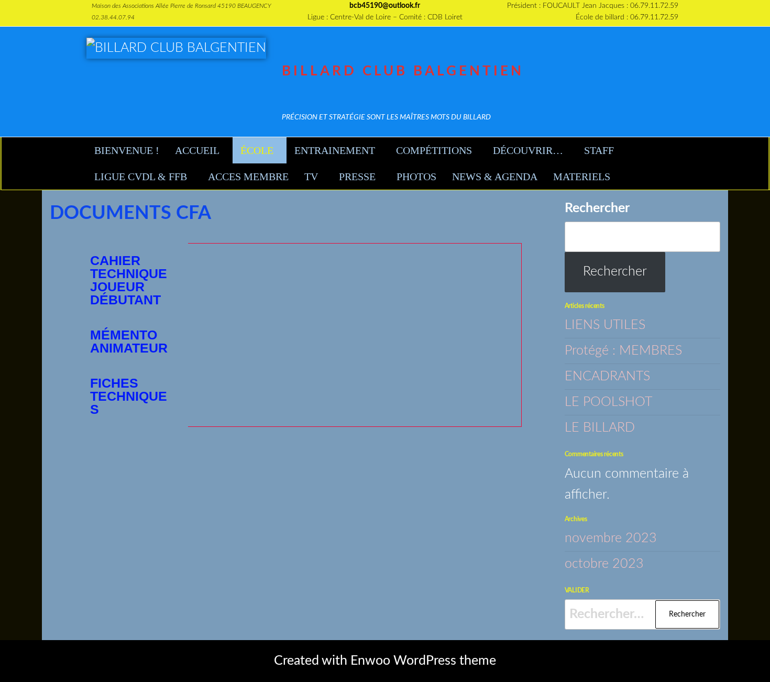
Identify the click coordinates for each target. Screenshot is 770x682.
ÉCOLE (256, 150)
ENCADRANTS (607, 376)
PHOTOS (416, 176)
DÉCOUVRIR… (528, 150)
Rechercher (597, 208)
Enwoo (370, 660)
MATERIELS (581, 176)
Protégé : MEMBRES (623, 350)
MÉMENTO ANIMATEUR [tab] (129, 341)
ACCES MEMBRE (248, 176)
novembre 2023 (611, 538)
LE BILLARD (600, 427)
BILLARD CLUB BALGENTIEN (403, 71)
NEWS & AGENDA (494, 176)
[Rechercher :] (643, 614)
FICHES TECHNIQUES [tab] (128, 396)
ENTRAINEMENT (334, 150)
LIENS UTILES (605, 325)
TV (311, 176)
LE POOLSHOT (608, 402)
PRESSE (357, 176)
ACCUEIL (197, 150)
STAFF (599, 150)
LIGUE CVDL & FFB (140, 176)
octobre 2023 (604, 563)
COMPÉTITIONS (434, 150)
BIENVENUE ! (126, 150)
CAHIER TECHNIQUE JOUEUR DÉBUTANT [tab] (128, 280)
